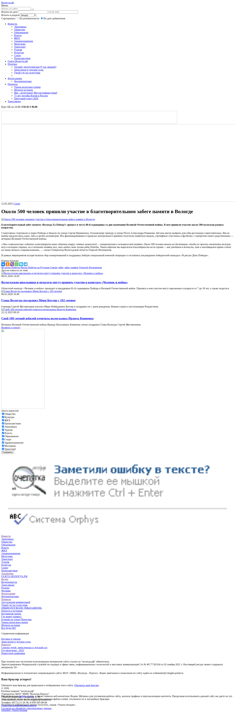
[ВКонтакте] (3, 264)
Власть (18, 35)
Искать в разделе (10, 15)
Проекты (13, 84)
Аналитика (7, 573)
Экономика (20, 26)
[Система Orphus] (117, 530)
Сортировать (8, 18)
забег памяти (71, 267)
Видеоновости (9, 582)
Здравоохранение (23, 41)
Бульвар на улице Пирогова (16, 619)
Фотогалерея (15, 78)
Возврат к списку (10, 327)
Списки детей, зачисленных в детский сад (24, 647)
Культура (19, 52)
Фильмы (6, 590)
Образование (21, 32)
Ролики (5, 587)
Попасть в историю (12, 610)
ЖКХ (17, 38)
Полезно (13, 64)
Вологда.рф (7, 2)
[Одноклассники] (8, 264)
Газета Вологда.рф (18, 61)
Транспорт (20, 46)
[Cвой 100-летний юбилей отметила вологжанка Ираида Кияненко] (38, 309)
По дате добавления (54, 18)
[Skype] (21, 264)
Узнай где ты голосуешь (27, 72)
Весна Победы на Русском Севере (39, 267)
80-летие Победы (10, 267)
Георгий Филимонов (90, 267)
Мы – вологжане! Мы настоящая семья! (35, 92)
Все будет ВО (8, 628)
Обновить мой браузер (86, 685)
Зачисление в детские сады (28, 69)
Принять (6, 710)
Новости (13, 23)
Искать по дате (9, 12)
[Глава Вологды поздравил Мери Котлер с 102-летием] (31, 291)
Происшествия (22, 58)
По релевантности (29, 18)
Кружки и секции (11, 639)
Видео (4, 579)
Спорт (17, 55)
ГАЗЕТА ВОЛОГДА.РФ (14, 576)
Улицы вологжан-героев (27, 87)
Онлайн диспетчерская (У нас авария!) (35, 67)
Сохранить (8, 452)
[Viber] (12, 264)
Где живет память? (11, 616)
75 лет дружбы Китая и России (31, 95)
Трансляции (14, 101)
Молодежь (19, 44)
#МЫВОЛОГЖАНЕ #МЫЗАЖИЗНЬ (21, 608)
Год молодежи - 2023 (12, 650)
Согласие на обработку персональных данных (26, 708)
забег (61, 267)
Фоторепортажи (23, 81)
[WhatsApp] (17, 264)
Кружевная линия (11, 613)
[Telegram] (25, 264)
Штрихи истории (23, 90)
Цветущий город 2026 (26, 98)
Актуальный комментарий (15, 602)
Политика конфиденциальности (18, 705)
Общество (19, 29)
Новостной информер (13, 653)
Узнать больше (19, 710)
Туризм (18, 49)
